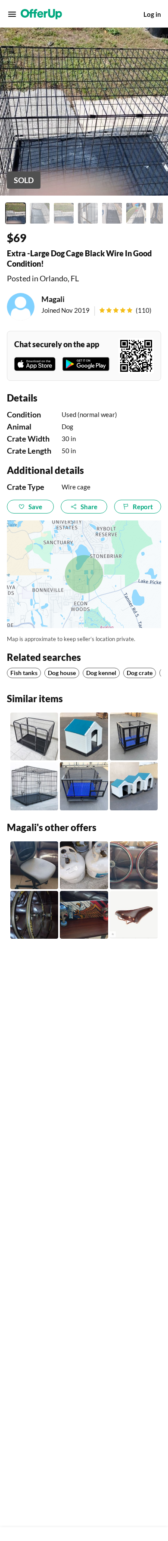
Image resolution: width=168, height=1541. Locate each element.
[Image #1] (15, 213)
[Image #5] (112, 213)
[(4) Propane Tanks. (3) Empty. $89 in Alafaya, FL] (84, 865)
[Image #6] (136, 213)
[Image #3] (63, 213)
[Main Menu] (12, 14)
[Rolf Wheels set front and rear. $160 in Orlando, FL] (34, 915)
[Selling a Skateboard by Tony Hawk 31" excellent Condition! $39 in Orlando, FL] (84, 915)
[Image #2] (39, 213)
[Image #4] (88, 213)
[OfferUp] (41, 14)
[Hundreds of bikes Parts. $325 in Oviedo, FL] (134, 915)
